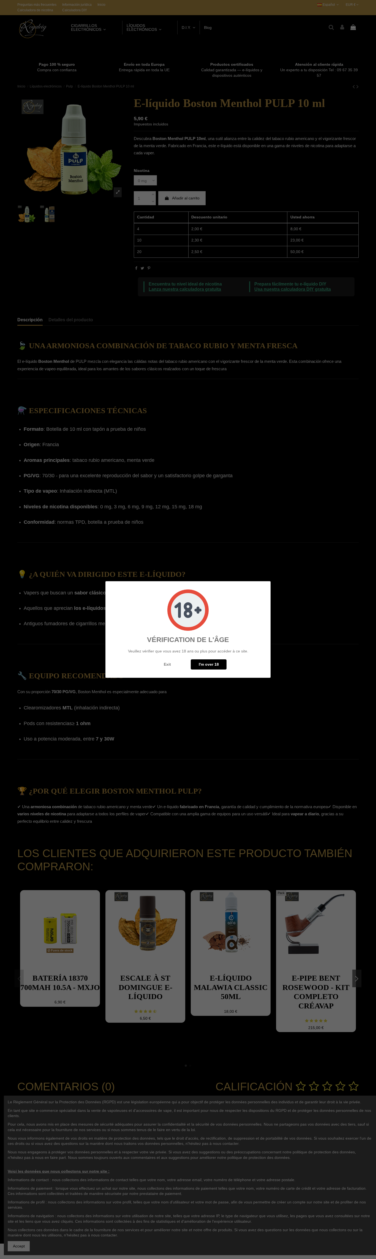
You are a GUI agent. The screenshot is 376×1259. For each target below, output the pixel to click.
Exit (167, 664)
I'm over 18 (209, 664)
